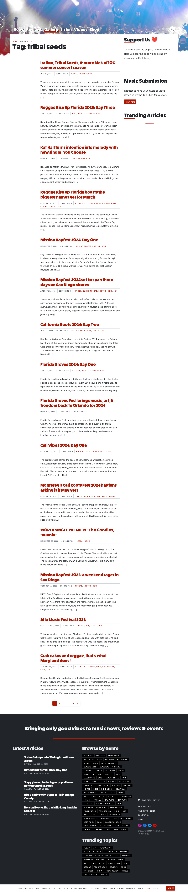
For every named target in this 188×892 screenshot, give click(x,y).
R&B (75, 158)
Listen (66, 29)
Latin (120, 792)
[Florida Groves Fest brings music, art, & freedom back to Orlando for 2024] (24, 409)
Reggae (74, 74)
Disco (121, 770)
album (87, 848)
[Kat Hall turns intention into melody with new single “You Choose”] (24, 156)
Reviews (34, 29)
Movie (87, 800)
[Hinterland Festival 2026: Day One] (18, 773)
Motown (126, 796)
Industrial (120, 789)
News (19, 29)
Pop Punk (88, 807)
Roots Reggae (86, 74)
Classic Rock (90, 767)
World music (120, 829)
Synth (125, 825)
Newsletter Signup (150, 800)
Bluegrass (122, 759)
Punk (116, 811)
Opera (99, 803)
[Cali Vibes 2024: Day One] (24, 454)
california (121, 851)
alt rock (108, 851)
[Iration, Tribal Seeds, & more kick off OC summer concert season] (24, 71)
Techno (87, 829)
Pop (87, 625)
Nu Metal (88, 803)
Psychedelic (90, 811)
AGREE (170, 888)
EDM (118, 774)
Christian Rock (108, 763)
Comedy (116, 767)
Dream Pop (89, 774)
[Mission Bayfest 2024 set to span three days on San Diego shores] (24, 288)
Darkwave (110, 770)
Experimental (112, 778)
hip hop (111, 859)
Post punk (101, 807)
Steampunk (105, 825)
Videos (80, 29)
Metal (102, 796)
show (99, 871)
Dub (99, 774)
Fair (124, 778)
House (87, 789)
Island (99, 203)
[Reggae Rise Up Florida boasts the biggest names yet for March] (24, 201)
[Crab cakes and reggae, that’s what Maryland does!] (24, 664)
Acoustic (88, 755)
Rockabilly (114, 814)
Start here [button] (130, 102)
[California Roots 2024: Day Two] (24, 333)
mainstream (90, 863)
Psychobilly (105, 811)
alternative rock (92, 851)
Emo (100, 778)
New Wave (109, 800)
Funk (94, 781)
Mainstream (110, 203)
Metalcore (113, 796)
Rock (87, 541)
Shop (94, 29)
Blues (86, 763)
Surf (117, 825)
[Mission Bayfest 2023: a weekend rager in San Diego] (24, 583)
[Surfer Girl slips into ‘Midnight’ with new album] (18, 760)
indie (120, 859)
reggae (87, 867)
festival (126, 855)
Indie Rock (106, 789)
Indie (74, 113)
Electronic (89, 778)
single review (90, 874)
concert (88, 855)
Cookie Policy (151, 888)
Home (15, 41)
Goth (102, 781)
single (125, 871)
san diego (89, 871)
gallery (100, 859)
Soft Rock (89, 822)
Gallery (51, 29)
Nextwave (122, 800)
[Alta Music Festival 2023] (24, 628)
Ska (115, 291)
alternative (105, 848)
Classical (104, 767)
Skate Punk (125, 818)
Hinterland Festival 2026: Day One (45, 770)
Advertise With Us (147, 806)
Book (95, 763)
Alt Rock (76, 370)
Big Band (109, 759)
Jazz (112, 792)
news (125, 863)
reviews (114, 867)
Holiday (127, 785)
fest (117, 855)
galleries (88, 859)
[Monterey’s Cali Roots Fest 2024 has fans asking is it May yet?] (24, 494)
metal (102, 863)
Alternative (81, 203)
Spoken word (90, 825)
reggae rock (100, 867)
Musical (97, 800)
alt (94, 848)
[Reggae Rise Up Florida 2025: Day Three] (24, 116)
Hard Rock (124, 781)
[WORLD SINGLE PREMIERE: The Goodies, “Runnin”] (24, 539)
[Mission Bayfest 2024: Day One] (24, 248)
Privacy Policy (143, 834)
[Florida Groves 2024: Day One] (24, 373)
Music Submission (147, 811)
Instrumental (91, 792)
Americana (89, 759)
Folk (77, 496)
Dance (99, 770)
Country (88, 770)
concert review (103, 855)
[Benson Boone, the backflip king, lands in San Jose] (18, 810)
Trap (108, 829)
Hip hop (91, 203)
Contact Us (144, 815)
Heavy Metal (103, 785)
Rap (81, 331)
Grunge (112, 781)
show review (112, 871)
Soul (88, 158)
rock (123, 867)
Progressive (116, 807)
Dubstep (109, 774)
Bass (99, 759)
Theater (98, 829)
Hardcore (89, 785)
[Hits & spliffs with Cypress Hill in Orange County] (18, 798)
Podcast (109, 803)
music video (114, 863)
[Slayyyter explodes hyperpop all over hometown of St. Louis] (18, 785)
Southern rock (113, 822)
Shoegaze (105, 818)
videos (104, 874)
